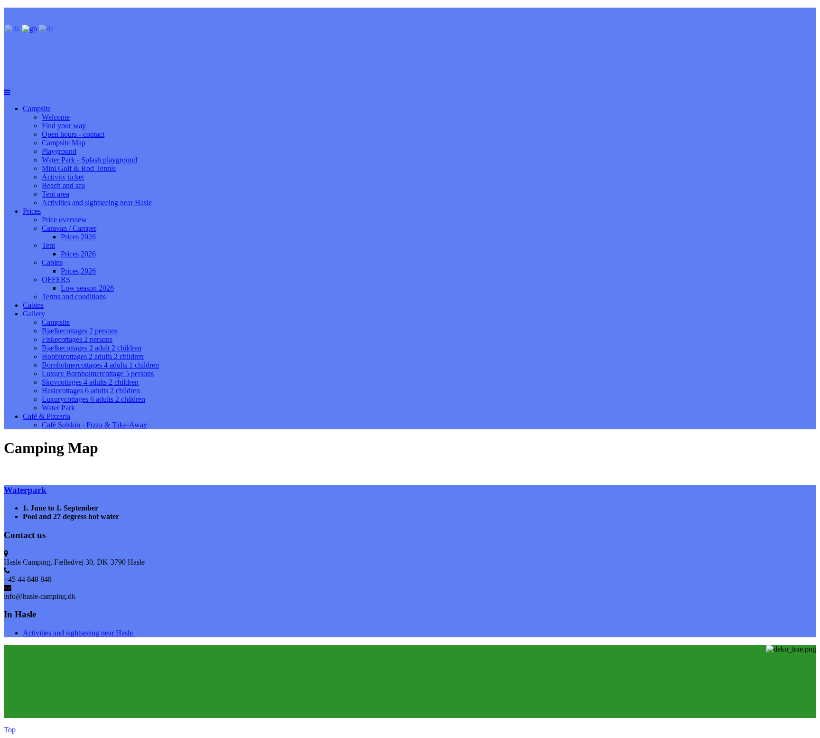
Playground (59, 151)
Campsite (37, 108)
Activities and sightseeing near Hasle (97, 203)
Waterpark (25, 490)
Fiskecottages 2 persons (77, 339)
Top (10, 730)
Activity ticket (63, 177)
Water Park (58, 408)
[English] (29, 29)
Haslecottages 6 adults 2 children (91, 391)
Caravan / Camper (69, 228)
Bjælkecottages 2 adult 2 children (91, 348)
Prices (32, 211)
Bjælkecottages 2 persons (80, 331)
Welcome (56, 117)
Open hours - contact (73, 134)
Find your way (64, 126)
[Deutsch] (46, 29)
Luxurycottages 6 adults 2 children (93, 399)
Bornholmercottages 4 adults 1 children (100, 365)
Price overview (64, 220)
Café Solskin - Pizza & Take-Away (94, 425)
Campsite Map (63, 143)
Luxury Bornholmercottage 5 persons (98, 373)
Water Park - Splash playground (89, 160)
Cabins (52, 262)
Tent (48, 245)
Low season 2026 (87, 288)
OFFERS (56, 279)
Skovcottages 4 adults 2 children (90, 382)
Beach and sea (63, 185)
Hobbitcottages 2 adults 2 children (93, 356)
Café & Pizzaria (46, 416)
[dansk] (12, 29)
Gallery (34, 314)
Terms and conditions (74, 297)
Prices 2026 (78, 237)
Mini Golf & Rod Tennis (79, 168)
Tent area (55, 194)
